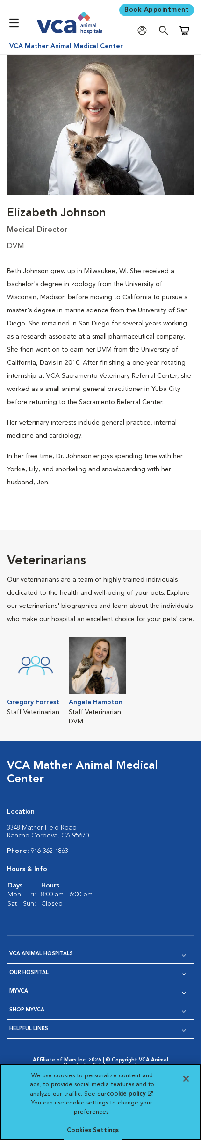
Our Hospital (29, 972)
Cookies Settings (93, 1130)
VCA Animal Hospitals (41, 954)
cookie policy (129, 1094)
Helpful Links (28, 1029)
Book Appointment (156, 10)
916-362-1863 (49, 851)
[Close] (186, 1078)
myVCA (18, 991)
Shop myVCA (26, 1010)
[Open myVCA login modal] (144, 30)
